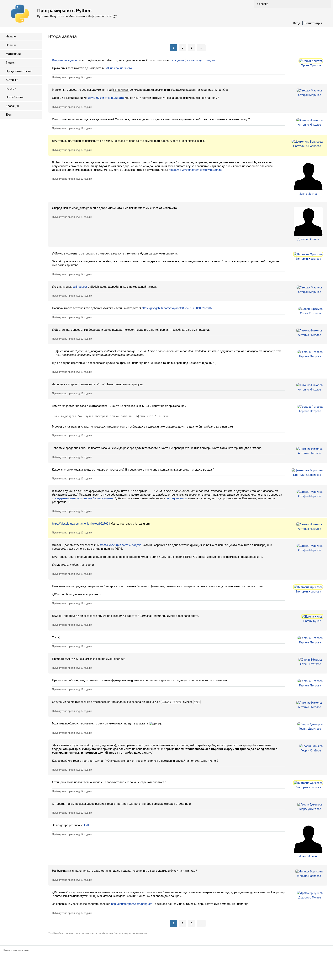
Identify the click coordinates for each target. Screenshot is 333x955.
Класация (12, 105)
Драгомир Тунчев (310, 897)
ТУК (86, 825)
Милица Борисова (309, 875)
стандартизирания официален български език (82, 498)
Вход (296, 23)
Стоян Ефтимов (310, 313)
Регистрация (313, 23)
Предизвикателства (19, 71)
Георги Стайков (311, 750)
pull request (79, 286)
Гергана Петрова (310, 356)
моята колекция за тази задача (120, 545)
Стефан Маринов (309, 94)
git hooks (262, 3)
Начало (11, 36)
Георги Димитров (310, 728)
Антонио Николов (309, 124)
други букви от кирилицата (106, 97)
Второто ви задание (65, 60)
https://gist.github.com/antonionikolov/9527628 (81, 523)
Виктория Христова (308, 258)
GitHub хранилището (118, 68)
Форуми (11, 88)
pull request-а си (176, 498)
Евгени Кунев (312, 621)
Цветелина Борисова (307, 146)
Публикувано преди (72, 77)
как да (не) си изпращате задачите (195, 60)
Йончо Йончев (308, 193)
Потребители (14, 97)
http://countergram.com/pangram (131, 903)
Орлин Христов (311, 65)
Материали (13, 53)
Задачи (10, 62)
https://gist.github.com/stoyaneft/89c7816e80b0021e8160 (177, 308)
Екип (9, 114)
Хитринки (12, 79)
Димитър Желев (308, 239)
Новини (11, 45)
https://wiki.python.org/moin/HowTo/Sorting (195, 169)
